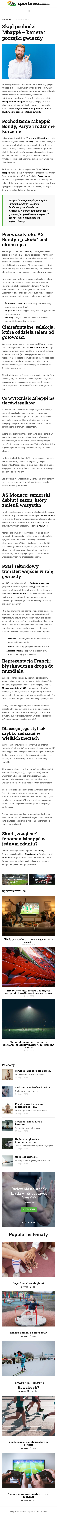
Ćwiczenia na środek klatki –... (33, 1087)
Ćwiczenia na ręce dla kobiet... (33, 1070)
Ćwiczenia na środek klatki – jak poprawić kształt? (29, 1193)
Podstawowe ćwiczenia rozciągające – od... (29, 1105)
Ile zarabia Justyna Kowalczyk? (28, 1385)
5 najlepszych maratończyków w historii (28, 1443)
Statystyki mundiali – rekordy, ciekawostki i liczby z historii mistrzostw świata (28, 1044)
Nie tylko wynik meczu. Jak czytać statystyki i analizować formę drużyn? (28, 992)
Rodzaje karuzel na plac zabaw (28, 1332)
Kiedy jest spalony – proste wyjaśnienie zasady (28, 940)
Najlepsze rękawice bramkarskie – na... (27, 1141)
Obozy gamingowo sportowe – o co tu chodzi (28, 1495)
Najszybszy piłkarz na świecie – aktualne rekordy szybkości (42, 879)
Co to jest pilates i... (26, 1156)
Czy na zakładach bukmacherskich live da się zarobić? (14, 879)
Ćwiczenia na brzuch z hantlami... (28, 1123)
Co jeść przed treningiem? (28, 1283)
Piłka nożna (6, 20)
